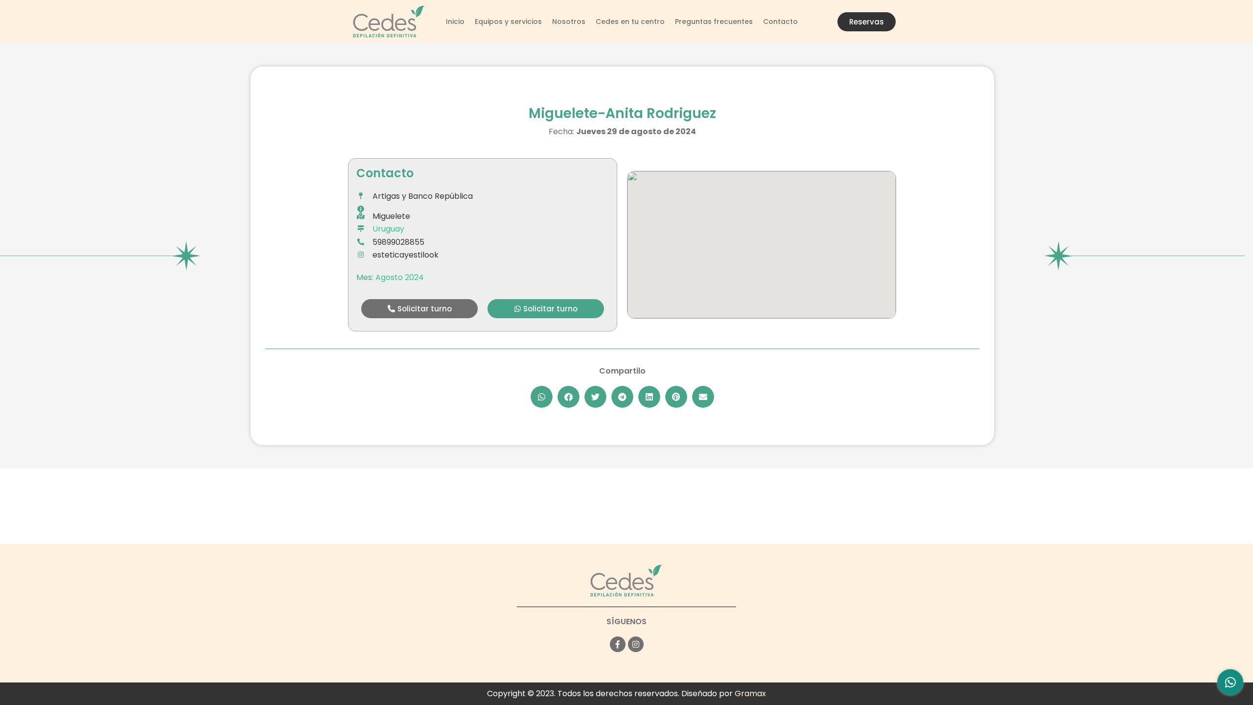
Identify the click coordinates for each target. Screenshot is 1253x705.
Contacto (780, 21)
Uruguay (388, 229)
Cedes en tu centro (630, 21)
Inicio (455, 21)
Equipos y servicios (508, 21)
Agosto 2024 (399, 277)
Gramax (750, 693)
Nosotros (568, 21)
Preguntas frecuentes (714, 21)
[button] (419, 308)
